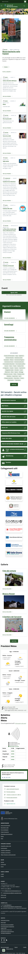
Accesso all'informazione (9, 355)
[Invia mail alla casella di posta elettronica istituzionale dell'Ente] (12, 891)
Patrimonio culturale (8, 374)
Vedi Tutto (14, 641)
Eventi (2, 876)
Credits (24, 947)
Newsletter (3, 942)
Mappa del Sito (9, 949)
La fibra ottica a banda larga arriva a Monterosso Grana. (9, 229)
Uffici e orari (3, 895)
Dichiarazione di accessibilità (7, 924)
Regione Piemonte (5, 1)
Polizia (15, 374)
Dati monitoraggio (5, 947)
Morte (12, 372)
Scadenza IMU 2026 (7, 208)
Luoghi (2, 874)
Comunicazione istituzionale (8, 363)
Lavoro (21, 369)
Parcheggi (21, 372)
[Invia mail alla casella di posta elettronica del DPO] (7, 905)
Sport (20, 376)
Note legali (3, 922)
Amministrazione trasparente (7, 926)
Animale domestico (10, 357)
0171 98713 (8, 888)
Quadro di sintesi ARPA (8, 766)
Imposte (11, 367)
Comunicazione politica (20, 363)
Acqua (17, 355)
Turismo (22, 378)
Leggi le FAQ (3, 928)
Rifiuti (4, 104)
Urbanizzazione (11, 380)
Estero (10, 365)
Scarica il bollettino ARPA (9, 765)
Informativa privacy (5, 920)
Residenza (9, 376)
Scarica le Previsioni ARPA (9, 707)
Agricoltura (21, 355)
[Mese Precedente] (3, 292)
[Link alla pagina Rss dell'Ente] (6, 940)
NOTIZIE (5, 49)
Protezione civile (20, 374)
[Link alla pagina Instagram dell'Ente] (4, 940)
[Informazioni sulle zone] (20, 723)
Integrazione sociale (9, 369)
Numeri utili (3, 897)
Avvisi (2, 866)
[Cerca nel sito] (24, 5)
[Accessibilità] (4, 950)
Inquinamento (22, 367)
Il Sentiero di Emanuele (8, 266)
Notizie (2, 862)
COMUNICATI (7, 178)
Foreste (14, 365)
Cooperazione (17, 380)
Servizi (16, 947)
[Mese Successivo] (25, 292)
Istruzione (17, 369)
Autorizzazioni (4, 848)
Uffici (2, 838)
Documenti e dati (4, 827)
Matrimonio (7, 372)
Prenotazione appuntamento (7, 931)
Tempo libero (16, 378)
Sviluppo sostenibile (8, 378)
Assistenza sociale (18, 357)
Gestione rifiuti (20, 365)
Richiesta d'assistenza (6, 933)
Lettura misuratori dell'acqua (10, 80)
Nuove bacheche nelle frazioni (11, 52)
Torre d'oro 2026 (7, 136)
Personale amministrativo (6, 834)
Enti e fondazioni (4, 830)
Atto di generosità (7, 119)
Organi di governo (5, 832)
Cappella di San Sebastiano (9, 181)
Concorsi (6, 365)
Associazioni (6, 359)
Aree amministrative (5, 825)
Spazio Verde (15, 376)
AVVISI (6, 77)
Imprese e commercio (5, 852)
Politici (2, 836)
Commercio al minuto (8, 361)
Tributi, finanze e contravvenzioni (8, 855)
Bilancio (11, 359)
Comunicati (3, 864)
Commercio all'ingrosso (19, 359)
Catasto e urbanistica (5, 850)
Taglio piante (6, 161)
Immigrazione (6, 367)
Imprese (16, 367)
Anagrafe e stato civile (6, 846)
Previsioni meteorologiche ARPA (10, 709)
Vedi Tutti (14, 384)
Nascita (16, 372)
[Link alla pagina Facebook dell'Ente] (1, 940)
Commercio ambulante (19, 361)
